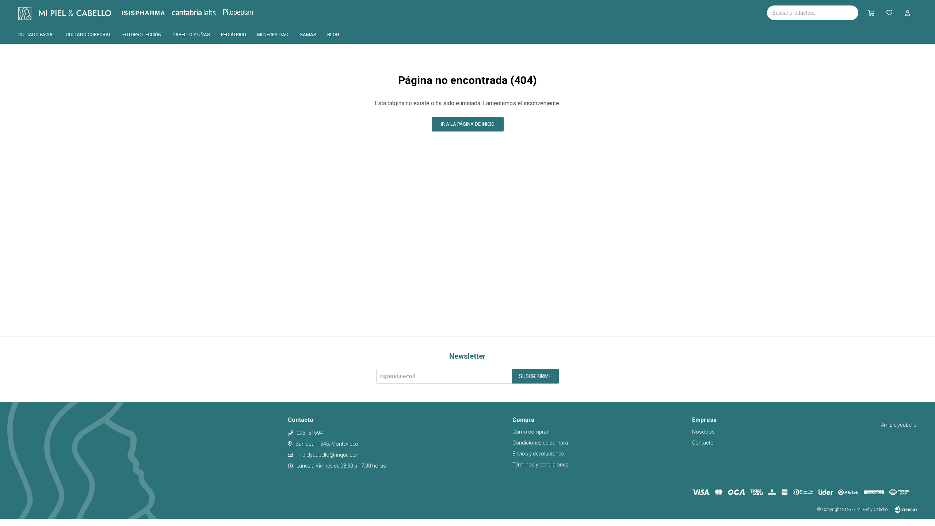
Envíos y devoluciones (538, 454)
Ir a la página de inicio (468, 124)
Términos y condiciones (540, 465)
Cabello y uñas (191, 34)
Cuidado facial (36, 34)
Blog (333, 34)
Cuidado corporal (88, 34)
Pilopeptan (243, 11)
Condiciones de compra (540, 443)
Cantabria (206, 12)
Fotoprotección (141, 34)
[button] (871, 13)
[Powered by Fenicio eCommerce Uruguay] (906, 509)
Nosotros (703, 432)
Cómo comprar (530, 432)
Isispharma (153, 13)
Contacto (703, 443)
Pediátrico (233, 34)
